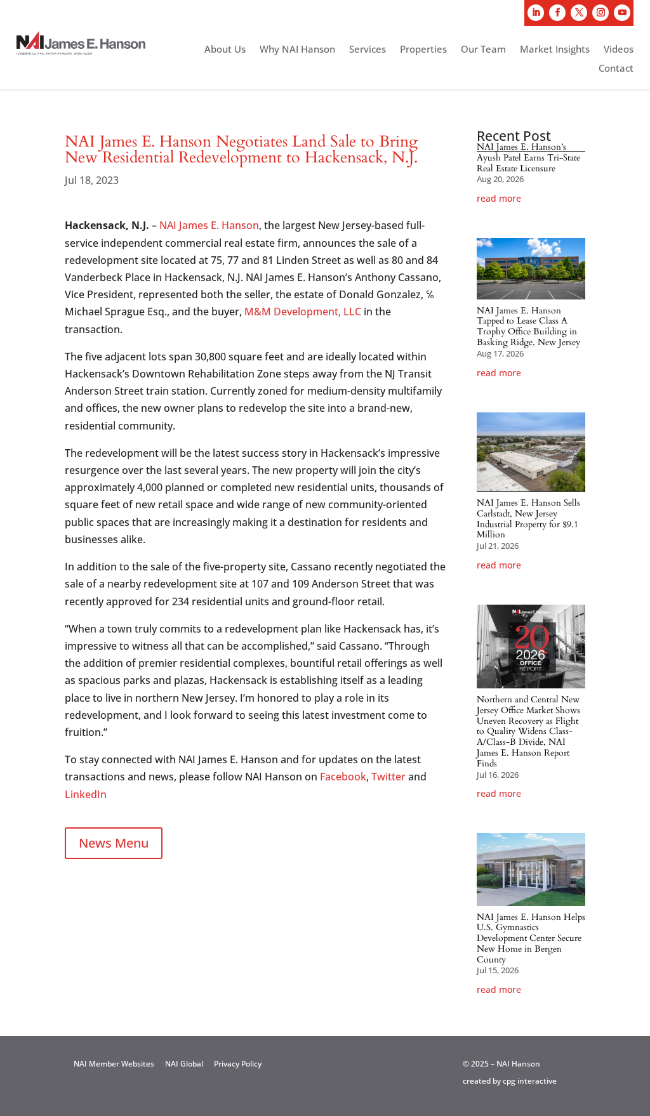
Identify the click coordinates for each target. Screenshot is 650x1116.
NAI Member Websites (114, 1063)
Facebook (343, 777)
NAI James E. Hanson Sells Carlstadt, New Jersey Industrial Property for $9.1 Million (528, 519)
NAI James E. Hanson (209, 225)
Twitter (388, 777)
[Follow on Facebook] (557, 12)
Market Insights (555, 49)
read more (499, 198)
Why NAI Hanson (297, 49)
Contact (616, 68)
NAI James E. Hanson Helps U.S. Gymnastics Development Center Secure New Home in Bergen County (531, 938)
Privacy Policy (238, 1063)
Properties (423, 49)
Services (367, 49)
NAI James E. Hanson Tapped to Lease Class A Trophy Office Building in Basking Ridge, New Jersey (528, 326)
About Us (225, 49)
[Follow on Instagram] (600, 12)
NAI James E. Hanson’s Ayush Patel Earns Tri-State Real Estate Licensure (528, 157)
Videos (618, 49)
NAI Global (184, 1063)
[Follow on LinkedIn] (535, 12)
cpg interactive (530, 1080)
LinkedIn (86, 794)
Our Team (483, 49)
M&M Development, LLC (302, 311)
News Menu (114, 842)
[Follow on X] (579, 12)
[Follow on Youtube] (622, 12)
